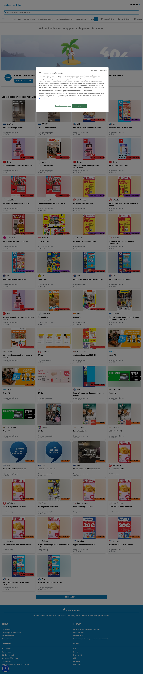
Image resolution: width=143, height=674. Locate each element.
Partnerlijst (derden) (45, 99)
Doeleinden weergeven (63, 106)
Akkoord (80, 106)
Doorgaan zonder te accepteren (98, 70)
